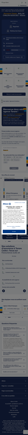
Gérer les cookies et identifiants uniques (13, 227)
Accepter (14, 231)
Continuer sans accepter (20, 202)
